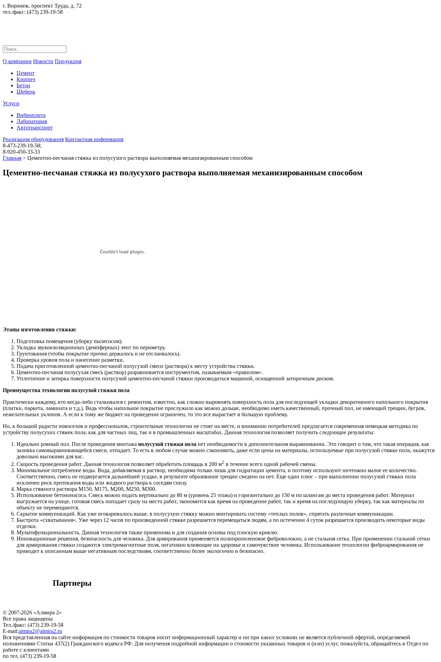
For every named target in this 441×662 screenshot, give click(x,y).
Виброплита (31, 115)
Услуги (11, 103)
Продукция (68, 61)
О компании (17, 61)
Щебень (26, 92)
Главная (12, 158)
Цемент (25, 73)
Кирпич (26, 79)
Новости (43, 61)
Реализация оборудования (33, 139)
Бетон (23, 85)
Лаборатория (32, 121)
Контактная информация (94, 139)
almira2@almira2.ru (40, 631)
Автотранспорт (35, 127)
